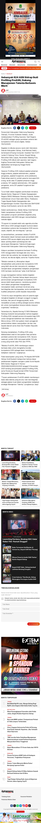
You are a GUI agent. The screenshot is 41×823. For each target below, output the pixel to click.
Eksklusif (9, 73)
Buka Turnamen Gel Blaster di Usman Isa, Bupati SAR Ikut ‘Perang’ (25, 548)
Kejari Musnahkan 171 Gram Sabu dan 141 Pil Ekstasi (22, 748)
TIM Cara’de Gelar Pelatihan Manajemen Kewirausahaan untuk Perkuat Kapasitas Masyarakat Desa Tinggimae (21, 739)
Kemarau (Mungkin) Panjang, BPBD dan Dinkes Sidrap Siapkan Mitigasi (29, 503)
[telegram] (22, 127)
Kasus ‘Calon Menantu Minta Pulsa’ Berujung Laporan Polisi (20, 764)
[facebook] (14, 127)
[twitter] (18, 127)
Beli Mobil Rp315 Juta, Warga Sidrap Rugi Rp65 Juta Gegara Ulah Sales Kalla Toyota (22, 704)
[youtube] (26, 805)
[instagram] (23, 805)
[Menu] (2, 61)
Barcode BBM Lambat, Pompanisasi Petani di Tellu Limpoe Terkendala (22, 720)
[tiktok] (29, 805)
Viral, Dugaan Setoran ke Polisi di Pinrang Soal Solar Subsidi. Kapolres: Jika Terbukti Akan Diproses (22, 729)
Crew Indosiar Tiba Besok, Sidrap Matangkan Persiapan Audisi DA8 (24, 578)
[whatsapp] (26, 127)
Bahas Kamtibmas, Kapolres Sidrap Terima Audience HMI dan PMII (30, 464)
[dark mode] (35, 61)
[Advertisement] (20, 425)
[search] (38, 61)
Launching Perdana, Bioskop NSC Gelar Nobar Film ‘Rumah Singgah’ (10, 464)
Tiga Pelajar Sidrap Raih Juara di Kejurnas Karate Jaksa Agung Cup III (10, 502)
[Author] (3, 91)
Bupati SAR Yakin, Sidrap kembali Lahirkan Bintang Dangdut (24, 568)
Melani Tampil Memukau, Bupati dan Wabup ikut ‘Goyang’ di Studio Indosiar (10, 484)
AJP (7, 90)
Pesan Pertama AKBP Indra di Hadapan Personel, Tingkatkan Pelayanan (21, 756)
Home (3, 73)
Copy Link (33, 127)
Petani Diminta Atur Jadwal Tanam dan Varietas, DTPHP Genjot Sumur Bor (30, 484)
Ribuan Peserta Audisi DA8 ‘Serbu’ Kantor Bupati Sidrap (24, 558)
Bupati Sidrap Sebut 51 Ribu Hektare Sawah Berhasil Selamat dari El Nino (22, 772)
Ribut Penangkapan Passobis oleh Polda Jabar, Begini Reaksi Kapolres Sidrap (21, 712)
